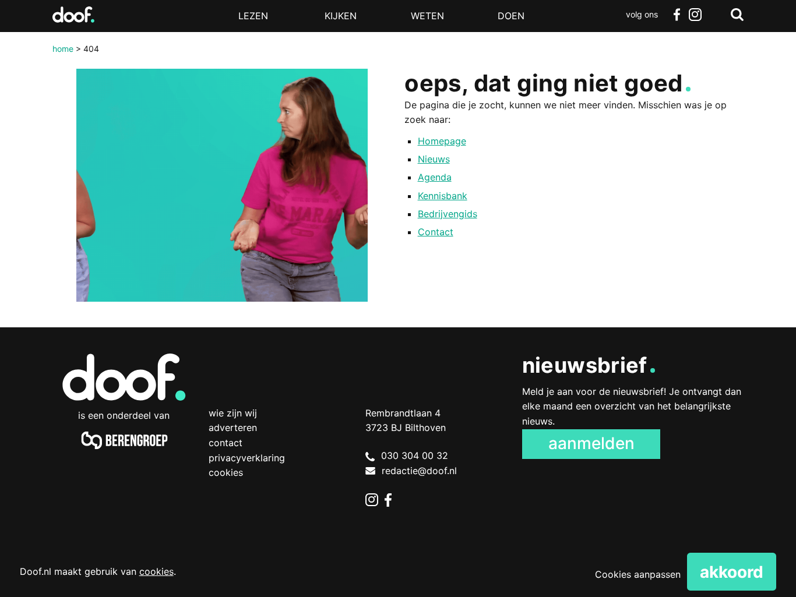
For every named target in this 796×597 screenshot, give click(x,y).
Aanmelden (591, 443)
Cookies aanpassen (638, 574)
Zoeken (737, 14)
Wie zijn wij (233, 413)
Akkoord (731, 572)
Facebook (676, 14)
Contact (435, 232)
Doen (511, 16)
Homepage (442, 141)
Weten (427, 16)
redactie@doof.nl (419, 470)
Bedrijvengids (447, 214)
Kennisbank (442, 196)
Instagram (695, 14)
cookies (156, 571)
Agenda (435, 177)
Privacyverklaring (247, 458)
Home (62, 49)
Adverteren (233, 427)
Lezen (253, 16)
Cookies (226, 472)
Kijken (341, 16)
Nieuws (434, 159)
